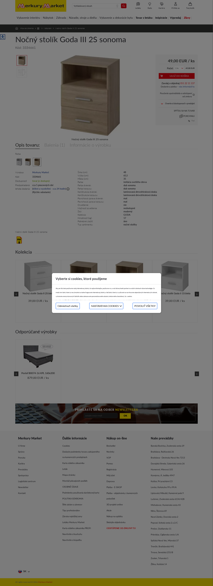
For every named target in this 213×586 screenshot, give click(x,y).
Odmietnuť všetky (68, 306)
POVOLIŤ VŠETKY (144, 306)
